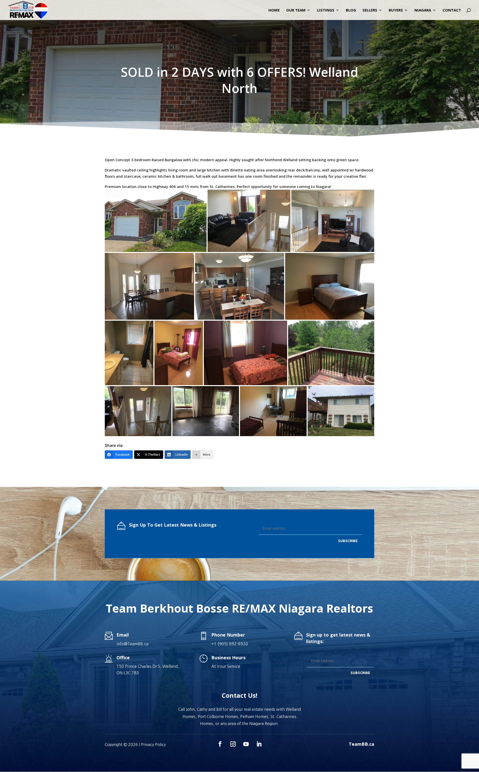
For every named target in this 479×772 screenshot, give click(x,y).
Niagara (422, 10)
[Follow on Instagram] (233, 744)
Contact (452, 10)
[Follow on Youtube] (245, 744)
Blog (351, 10)
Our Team (296, 10)
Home (274, 10)
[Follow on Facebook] (220, 744)
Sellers (369, 10)
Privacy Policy (153, 745)
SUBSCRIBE (348, 541)
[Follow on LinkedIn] (258, 744)
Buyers (396, 10)
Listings (325, 10)
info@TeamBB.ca (132, 644)
